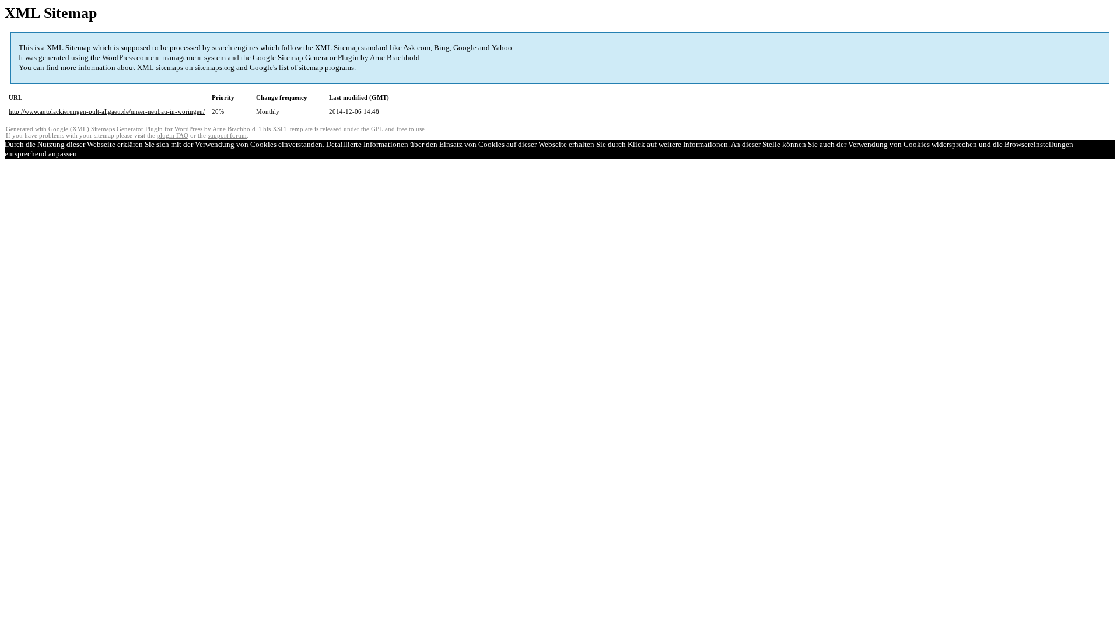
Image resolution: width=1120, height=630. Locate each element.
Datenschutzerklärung (205, 153)
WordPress (118, 57)
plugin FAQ (172, 135)
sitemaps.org (215, 67)
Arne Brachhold (395, 57)
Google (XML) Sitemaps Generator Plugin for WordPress (125, 129)
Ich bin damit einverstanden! (125, 153)
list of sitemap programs (316, 67)
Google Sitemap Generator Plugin (306, 57)
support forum (227, 135)
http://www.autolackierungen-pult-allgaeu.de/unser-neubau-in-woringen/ (107, 111)
